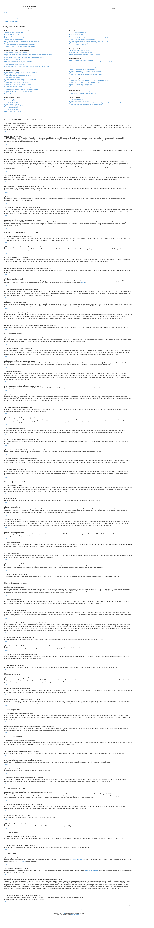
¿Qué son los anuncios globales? (13, 106)
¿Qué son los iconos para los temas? (14, 112)
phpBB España (75, 914)
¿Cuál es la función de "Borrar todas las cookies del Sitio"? (20, 46)
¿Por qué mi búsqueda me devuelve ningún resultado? (84, 69)
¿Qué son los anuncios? (11, 107)
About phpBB (22, 862)
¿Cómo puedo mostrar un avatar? (13, 62)
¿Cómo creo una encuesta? (12, 77)
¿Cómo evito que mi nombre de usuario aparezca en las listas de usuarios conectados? (28, 54)
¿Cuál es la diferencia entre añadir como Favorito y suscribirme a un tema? (89, 80)
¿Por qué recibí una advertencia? (13, 86)
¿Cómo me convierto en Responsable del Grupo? (83, 39)
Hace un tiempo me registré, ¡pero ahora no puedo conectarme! (21, 41)
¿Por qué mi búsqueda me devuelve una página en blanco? (85, 71)
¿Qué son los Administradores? (78, 32)
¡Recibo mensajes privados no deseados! (80, 52)
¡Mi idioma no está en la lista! (12, 59)
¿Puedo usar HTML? (10, 100)
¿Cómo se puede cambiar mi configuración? (16, 52)
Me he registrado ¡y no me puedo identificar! (16, 37)
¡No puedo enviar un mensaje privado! (79, 50)
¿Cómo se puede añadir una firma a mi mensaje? (17, 75)
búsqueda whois (25, 883)
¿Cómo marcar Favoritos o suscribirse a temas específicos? (86, 82)
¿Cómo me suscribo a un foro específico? (80, 84)
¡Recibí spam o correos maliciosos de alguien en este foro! (85, 54)
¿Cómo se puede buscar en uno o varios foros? (82, 67)
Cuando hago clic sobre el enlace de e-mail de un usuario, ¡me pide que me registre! (27, 66)
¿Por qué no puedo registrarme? (13, 36)
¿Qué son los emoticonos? (11, 102)
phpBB (83, 283)
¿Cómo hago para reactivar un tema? (14, 93)
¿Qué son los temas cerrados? (12, 111)
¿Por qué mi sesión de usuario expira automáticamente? (19, 44)
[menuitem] (16, 18)
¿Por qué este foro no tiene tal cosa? (79, 101)
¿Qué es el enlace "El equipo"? (77, 44)
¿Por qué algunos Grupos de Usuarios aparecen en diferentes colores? (89, 41)
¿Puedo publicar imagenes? (12, 104)
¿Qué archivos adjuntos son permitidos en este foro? (83, 91)
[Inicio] (13, 7)
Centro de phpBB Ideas (91, 870)
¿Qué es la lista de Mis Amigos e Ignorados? (81, 60)
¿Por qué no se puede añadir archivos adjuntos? (17, 84)
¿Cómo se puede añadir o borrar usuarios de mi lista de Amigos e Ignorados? (90, 61)
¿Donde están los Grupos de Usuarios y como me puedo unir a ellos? (88, 37)
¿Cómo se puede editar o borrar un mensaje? (16, 74)
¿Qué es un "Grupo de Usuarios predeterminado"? (83, 43)
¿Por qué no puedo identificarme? (13, 39)
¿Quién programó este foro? (77, 99)
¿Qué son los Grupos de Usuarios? (79, 36)
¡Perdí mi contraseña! (10, 43)
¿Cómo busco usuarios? (76, 73)
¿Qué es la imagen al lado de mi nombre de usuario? (18, 61)
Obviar (5, 12)
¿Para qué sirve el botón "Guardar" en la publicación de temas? (21, 89)
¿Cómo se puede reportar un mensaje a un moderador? (19, 87)
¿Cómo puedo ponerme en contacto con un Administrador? (85, 104)
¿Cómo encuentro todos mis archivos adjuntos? (82, 93)
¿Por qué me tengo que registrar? (13, 32)
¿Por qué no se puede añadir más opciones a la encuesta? (20, 79)
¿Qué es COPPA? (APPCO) (12, 34)
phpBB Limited (77, 860)
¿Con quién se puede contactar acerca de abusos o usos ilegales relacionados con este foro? (95, 103)
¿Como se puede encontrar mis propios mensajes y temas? (85, 74)
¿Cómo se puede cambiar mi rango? (14, 64)
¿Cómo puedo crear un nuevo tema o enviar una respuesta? (20, 72)
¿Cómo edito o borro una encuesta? (14, 81)
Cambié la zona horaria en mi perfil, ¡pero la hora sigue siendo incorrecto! (24, 57)
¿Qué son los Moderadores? (77, 34)
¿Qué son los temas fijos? (11, 109)
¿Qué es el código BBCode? (12, 99)
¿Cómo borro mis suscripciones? (78, 86)
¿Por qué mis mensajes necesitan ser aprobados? (18, 91)
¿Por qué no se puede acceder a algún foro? (16, 82)
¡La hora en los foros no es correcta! (14, 55)
